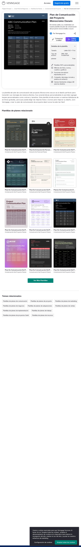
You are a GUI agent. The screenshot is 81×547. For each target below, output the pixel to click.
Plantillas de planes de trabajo (41, 310)
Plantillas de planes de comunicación (15, 301)
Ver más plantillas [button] (40, 280)
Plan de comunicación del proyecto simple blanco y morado (40, 230)
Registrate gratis (62, 3)
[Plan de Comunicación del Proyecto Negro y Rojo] (40, 253)
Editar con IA (73, 39)
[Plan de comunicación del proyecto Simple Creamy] (40, 173)
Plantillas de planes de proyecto (41, 301)
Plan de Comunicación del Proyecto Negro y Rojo (40, 270)
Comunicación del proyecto (53, 8)
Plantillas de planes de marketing (66, 301)
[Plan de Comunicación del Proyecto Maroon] (16, 213)
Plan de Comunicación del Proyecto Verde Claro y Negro (65, 270)
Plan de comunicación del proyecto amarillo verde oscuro (16, 150)
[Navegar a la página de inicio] (11, 3)
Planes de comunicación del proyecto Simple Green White (65, 190)
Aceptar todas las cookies (66, 542)
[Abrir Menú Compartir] (75, 33)
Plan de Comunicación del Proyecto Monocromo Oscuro (65, 230)
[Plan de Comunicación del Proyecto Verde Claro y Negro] (65, 253)
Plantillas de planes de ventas (65, 306)
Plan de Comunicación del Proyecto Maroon (16, 230)
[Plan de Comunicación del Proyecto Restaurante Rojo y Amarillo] (65, 133)
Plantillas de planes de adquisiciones (40, 306)
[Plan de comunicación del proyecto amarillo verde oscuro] (16, 133)
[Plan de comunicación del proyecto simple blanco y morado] (40, 213)
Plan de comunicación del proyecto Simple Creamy (40, 190)
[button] (57, 39)
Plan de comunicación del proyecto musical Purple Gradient (16, 270)
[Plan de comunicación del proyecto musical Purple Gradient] (16, 253)
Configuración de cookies (43, 542)
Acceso (47, 3)
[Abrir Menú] (77, 3)
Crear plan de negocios (21, 8)
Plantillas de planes (36, 8)
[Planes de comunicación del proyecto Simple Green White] (65, 173)
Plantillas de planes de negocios (13, 306)
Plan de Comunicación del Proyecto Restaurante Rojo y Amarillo (65, 150)
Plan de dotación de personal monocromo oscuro (40, 150)
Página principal (6, 8)
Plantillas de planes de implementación (15, 310)
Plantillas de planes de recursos (42, 315)
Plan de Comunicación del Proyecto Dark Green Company (16, 190)
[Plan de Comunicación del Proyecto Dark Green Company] (16, 173)
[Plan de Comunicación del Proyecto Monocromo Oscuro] (65, 213)
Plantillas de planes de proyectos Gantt (16, 315)
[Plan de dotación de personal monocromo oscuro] (40, 133)
